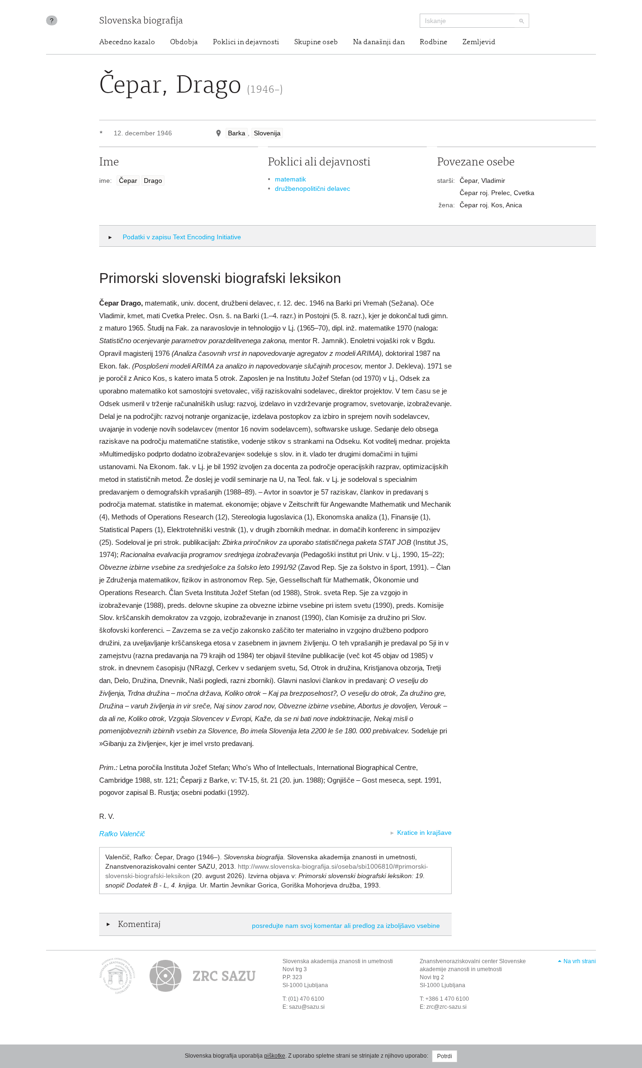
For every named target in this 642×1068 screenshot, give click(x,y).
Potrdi (444, 1056)
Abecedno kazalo (127, 42)
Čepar (128, 180)
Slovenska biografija (141, 21)
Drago (153, 180)
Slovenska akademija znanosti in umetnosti (337, 961)
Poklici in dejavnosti (246, 42)
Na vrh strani (580, 961)
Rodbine (433, 42)
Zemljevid (478, 42)
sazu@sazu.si (307, 1007)
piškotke (274, 1055)
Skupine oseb (316, 42)
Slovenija (267, 133)
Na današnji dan (379, 42)
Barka (236, 133)
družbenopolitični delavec (312, 188)
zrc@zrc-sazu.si (446, 1007)
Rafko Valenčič (122, 834)
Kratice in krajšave (424, 832)
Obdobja (184, 42)
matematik (290, 179)
